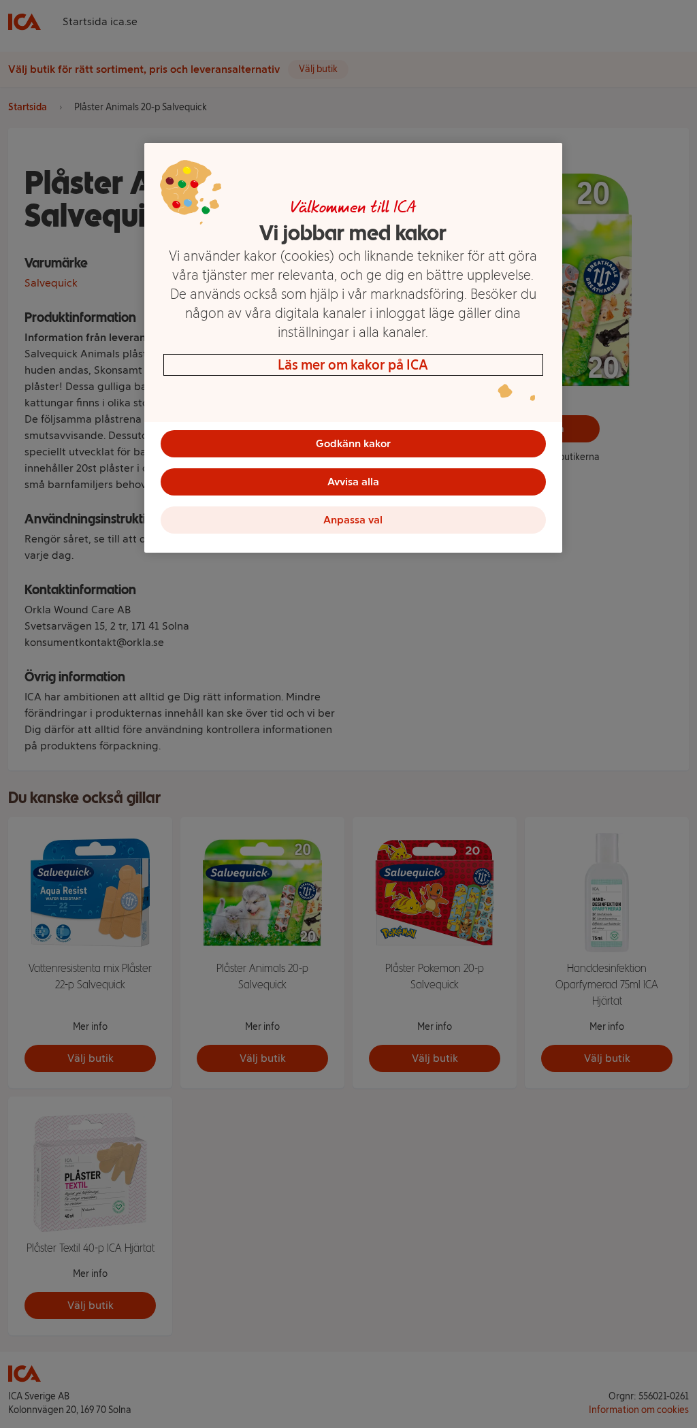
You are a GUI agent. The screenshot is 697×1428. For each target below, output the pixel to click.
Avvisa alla (353, 481)
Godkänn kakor (353, 443)
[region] (353, 348)
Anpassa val (353, 519)
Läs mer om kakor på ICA (353, 365)
